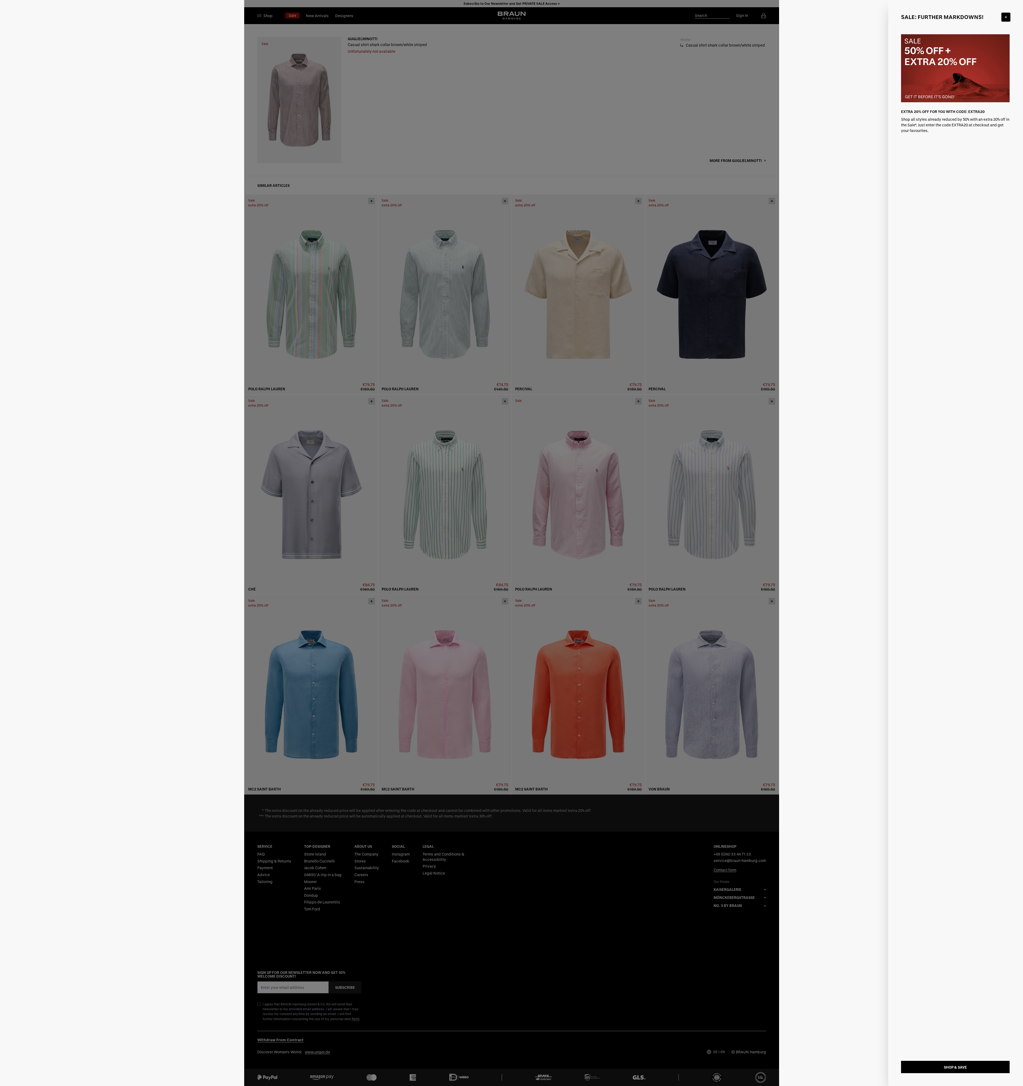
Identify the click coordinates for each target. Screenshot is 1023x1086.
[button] (511, 543)
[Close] (1006, 17)
